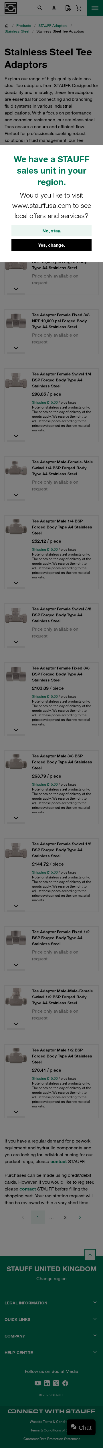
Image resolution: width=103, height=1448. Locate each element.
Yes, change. (51, 245)
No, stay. (51, 231)
